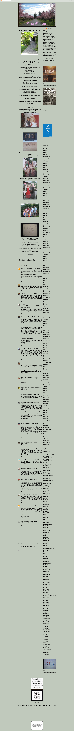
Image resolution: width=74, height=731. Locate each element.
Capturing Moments (48, 475)
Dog (44, 498)
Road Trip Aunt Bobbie (48, 595)
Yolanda (23, 459)
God (44, 519)
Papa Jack (45, 582)
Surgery (45, 623)
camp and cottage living (26, 442)
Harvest (45, 522)
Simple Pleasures (47, 612)
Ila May (45, 538)
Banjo (44, 465)
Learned (45, 551)
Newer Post (20, 543)
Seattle (45, 602)
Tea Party (45, 626)
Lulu (44, 558)
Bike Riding (46, 467)
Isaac (44, 542)
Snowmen (45, 618)
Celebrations (46, 477)
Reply (22, 281)
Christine (49, 28)
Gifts (44, 517)
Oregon (45, 577)
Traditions (45, 636)
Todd (44, 633)
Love (27, 260)
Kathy (22, 293)
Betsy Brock (23, 268)
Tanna (22, 494)
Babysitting (46, 464)
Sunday (45, 621)
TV (44, 642)
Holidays (45, 529)
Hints (44, 527)
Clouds (45, 481)
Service (45, 603)
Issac (44, 545)
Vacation (45, 644)
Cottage (45, 488)
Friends (45, 512)
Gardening (45, 516)
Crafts (44, 491)
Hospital (45, 534)
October (45, 158)
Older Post (39, 543)
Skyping (45, 613)
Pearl (44, 586)
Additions (45, 451)
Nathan (45, 573)
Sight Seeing (46, 607)
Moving (45, 566)
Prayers (45, 589)
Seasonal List (46, 599)
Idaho (44, 537)
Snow (44, 616)
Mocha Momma (24, 316)
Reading (45, 590)
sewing (45, 605)
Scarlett (45, 597)
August (45, 161)
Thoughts (32, 260)
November (45, 146)
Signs (44, 608)
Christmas (45, 478)
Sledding (45, 615)
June (44, 148)
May (44, 195)
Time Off (45, 631)
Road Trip (45, 594)
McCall (45, 561)
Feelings (45, 508)
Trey (44, 641)
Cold (44, 485)
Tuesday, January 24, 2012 (31, 521)
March (44, 169)
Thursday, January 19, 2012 (30, 479)
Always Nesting (24, 402)
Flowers (45, 509)
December (45, 156)
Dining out (45, 496)
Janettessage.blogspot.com (27, 363)
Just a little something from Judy (28, 505)
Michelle (23, 521)
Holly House (46, 530)
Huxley (45, 535)
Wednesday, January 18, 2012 (33, 268)
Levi (44, 553)
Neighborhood (46, 574)
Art (44, 462)
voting (44, 651)
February (45, 171)
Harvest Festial (47, 524)
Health (45, 525)
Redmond (45, 592)
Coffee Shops (46, 483)
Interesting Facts (47, 540)
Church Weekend (47, 480)
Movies (45, 564)
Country (45, 490)
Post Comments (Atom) (29, 546)
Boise (44, 472)
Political (45, 587)
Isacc (44, 543)
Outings (45, 579)
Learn (44, 550)
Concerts (45, 486)
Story (44, 620)
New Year (45, 576)
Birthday (45, 470)
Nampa (45, 571)
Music (44, 568)
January (45, 172)
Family (45, 504)
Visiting (45, 647)
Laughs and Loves (47, 548)
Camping (45, 473)
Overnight (45, 581)
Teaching (45, 628)
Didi (44, 495)
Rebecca (23, 285)
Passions (45, 584)
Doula (44, 499)
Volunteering (46, 649)
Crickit (22, 468)
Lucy (44, 556)
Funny (44, 514)
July (44, 150)
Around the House (47, 454)
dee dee (22, 423)
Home (23, 260)
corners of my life (25, 387)
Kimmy (22, 377)
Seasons (45, 600)
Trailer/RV (45, 639)
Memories (45, 563)
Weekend (45, 652)
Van (44, 646)
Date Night (45, 493)
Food (44, 511)
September (46, 159)
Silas (44, 610)
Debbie (22, 348)
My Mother (46, 569)
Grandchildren (47, 521)
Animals (45, 453)
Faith (44, 501)
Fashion (45, 506)
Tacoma (45, 625)
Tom (44, 634)
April (44, 167)
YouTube (45, 654)
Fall (44, 503)
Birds (44, 468)
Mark (44, 560)
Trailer (45, 638)
